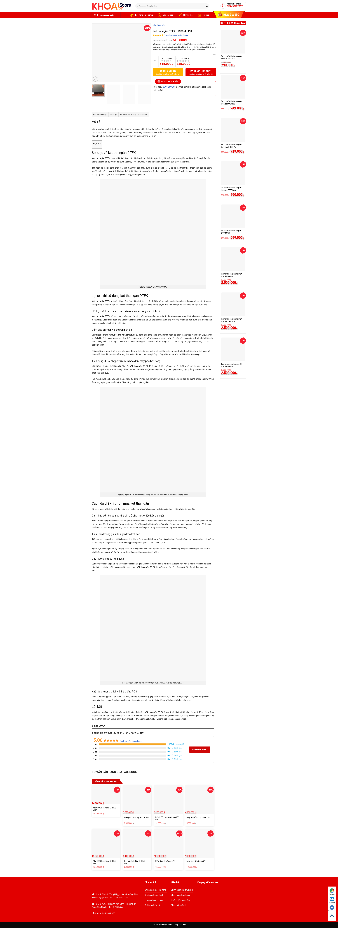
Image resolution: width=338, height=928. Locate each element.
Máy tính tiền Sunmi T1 (197, 861)
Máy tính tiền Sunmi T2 (165, 861)
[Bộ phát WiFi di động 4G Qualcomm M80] (233, 87)
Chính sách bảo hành (154, 895)
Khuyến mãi (188, 15)
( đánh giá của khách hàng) (176, 35)
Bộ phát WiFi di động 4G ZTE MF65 (231, 232)
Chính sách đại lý (152, 905)
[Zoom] (95, 79)
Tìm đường (331, 894)
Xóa (214, 55)
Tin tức (206, 15)
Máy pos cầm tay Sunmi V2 (198, 817)
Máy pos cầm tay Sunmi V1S (136, 817)
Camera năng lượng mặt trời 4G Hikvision (231, 365)
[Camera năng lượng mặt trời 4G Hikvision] (233, 349)
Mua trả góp (167, 15)
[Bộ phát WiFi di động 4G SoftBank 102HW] (233, 130)
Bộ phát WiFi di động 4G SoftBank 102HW (231, 145)
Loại (154, 61)
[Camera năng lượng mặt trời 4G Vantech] (233, 304)
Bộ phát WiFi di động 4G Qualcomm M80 (231, 102)
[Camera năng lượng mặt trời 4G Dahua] (233, 259)
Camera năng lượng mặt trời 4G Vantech (231, 320)
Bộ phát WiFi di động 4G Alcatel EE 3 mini (231, 57)
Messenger (332, 911)
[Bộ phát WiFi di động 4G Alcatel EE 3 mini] (233, 41)
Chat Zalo (332, 902)
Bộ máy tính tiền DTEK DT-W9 (135, 862)
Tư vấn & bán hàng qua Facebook (134, 114)
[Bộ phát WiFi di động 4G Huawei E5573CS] (233, 173)
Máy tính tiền (159, 25)
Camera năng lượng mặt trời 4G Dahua (231, 275)
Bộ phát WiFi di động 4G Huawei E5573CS (231, 189)
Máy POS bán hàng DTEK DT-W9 (105, 862)
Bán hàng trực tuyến (144, 15)
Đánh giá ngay (200, 749)
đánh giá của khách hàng (130, 741)
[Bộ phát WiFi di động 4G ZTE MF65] (233, 216)
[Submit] (206, 6)
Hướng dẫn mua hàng (154, 900)
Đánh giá (113, 114)
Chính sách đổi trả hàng (155, 890)
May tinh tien (167, 925)
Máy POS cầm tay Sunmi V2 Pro (167, 818)
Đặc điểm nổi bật (100, 114)
